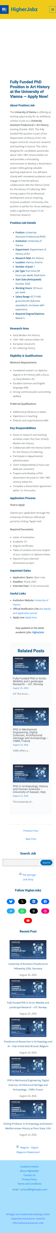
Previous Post (30, 830)
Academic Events (29, 1166)
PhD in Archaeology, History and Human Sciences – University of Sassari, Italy (30, 789)
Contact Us (29, 1175)
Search (46, 862)
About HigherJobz (29, 1170)
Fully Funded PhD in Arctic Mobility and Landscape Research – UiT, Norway (29, 681)
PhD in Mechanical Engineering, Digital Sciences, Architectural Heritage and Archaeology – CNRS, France (31, 735)
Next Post (31, 839)
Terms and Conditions (29, 1183)
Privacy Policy (29, 1179)
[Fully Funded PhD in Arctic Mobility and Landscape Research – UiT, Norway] (28, 988)
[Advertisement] (28, 48)
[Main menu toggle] (52, 9)
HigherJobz (24, 9)
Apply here (31, 617)
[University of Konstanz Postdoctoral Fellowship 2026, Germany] (28, 949)
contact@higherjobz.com (33, 1189)
